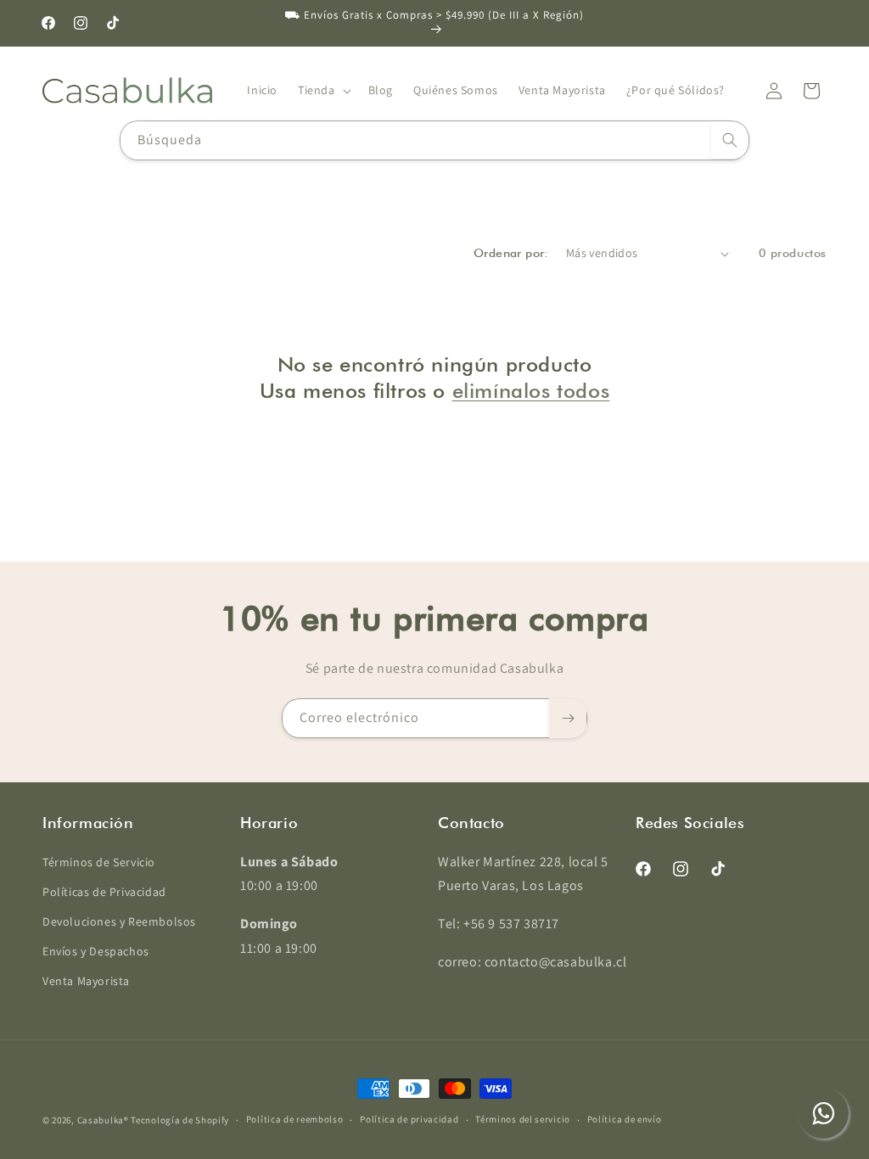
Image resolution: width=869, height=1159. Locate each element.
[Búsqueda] (729, 140)
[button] (323, 90)
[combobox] (434, 140)
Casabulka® (103, 1120)
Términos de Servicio (98, 862)
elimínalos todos (531, 390)
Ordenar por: (511, 253)
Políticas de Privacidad (104, 891)
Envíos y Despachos (95, 951)
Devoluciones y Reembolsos (119, 921)
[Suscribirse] (567, 718)
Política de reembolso (295, 1119)
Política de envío (624, 1119)
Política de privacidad (409, 1119)
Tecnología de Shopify (180, 1120)
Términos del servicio (522, 1119)
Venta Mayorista (86, 980)
